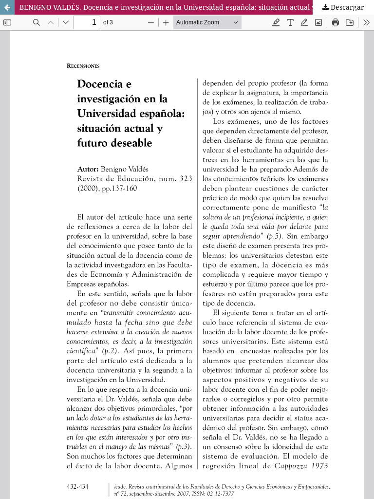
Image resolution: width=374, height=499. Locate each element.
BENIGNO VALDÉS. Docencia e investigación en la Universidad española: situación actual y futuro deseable (194, 7)
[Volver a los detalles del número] (7, 7)
